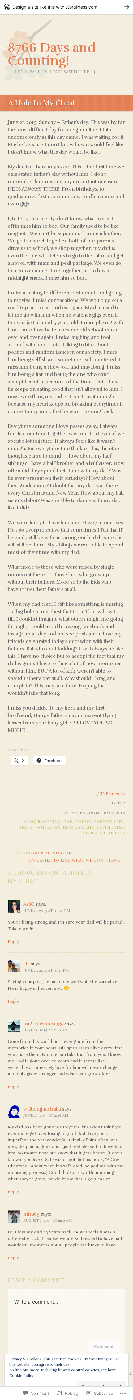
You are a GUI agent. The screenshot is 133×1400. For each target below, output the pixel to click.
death (25, 827)
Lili (26, 964)
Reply (13, 941)
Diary (70, 813)
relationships (108, 833)
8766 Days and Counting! (52, 54)
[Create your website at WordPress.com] (66, 7)
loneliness (110, 827)
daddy (83, 822)
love (82, 833)
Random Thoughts (102, 813)
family (43, 827)
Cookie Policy (21, 1375)
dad (68, 822)
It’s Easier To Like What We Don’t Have (76, 860)
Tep (121, 803)
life (90, 827)
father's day (68, 827)
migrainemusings (43, 1023)
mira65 (31, 1214)
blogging (49, 822)
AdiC (29, 904)
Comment (104, 1346)
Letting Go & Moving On (40, 853)
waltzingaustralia (42, 1109)
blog (29, 822)
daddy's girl (108, 822)
